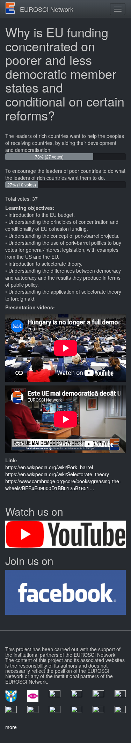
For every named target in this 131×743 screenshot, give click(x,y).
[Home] (10, 8)
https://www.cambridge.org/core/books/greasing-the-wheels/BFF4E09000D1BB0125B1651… (63, 485)
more (11, 726)
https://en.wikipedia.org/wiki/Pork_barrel (49, 467)
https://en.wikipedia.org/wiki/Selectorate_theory (57, 474)
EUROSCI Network (46, 9)
